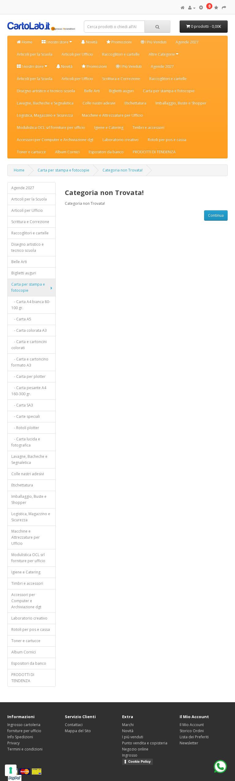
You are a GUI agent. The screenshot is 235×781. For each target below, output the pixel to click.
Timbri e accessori (148, 127)
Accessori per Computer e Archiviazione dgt (55, 139)
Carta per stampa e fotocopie (169, 90)
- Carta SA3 (22, 405)
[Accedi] (192, 7)
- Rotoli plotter (25, 427)
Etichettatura (135, 103)
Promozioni (121, 42)
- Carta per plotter (28, 376)
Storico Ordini (192, 730)
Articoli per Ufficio (77, 54)
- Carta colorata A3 (29, 330)
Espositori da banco (106, 151)
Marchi (128, 724)
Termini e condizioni (25, 749)
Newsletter (189, 743)
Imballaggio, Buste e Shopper (181, 103)
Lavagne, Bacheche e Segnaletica (45, 103)
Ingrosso (129, 755)
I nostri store (57, 42)
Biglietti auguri (121, 90)
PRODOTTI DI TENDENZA (154, 151)
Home (26, 42)
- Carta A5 (21, 319)
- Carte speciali (25, 416)
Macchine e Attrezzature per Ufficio (112, 115)
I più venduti (132, 736)
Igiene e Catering (108, 127)
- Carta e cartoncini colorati (29, 344)
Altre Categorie (162, 54)
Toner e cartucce (31, 151)
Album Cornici (67, 151)
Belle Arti (92, 90)
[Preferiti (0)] (216, 7)
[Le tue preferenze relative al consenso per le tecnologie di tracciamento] (11, 770)
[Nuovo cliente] (201, 7)
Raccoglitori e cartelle (121, 54)
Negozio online (135, 749)
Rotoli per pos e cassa (167, 139)
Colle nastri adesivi (99, 103)
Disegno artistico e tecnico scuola (46, 90)
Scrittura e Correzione (121, 78)
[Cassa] (224, 7)
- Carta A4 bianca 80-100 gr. (30, 304)
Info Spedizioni (20, 736)
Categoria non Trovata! (123, 170)
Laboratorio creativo (121, 139)
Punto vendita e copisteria (144, 743)
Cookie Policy (139, 761)
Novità (91, 42)
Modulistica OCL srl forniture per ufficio (51, 127)
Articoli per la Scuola (34, 54)
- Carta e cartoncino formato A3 (29, 362)
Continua (216, 215)
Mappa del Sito (78, 730)
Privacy (13, 743)
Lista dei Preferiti (194, 736)
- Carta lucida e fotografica (25, 442)
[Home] (183, 7)
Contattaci (74, 724)
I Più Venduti (155, 42)
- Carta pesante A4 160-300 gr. (28, 390)
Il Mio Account (192, 724)
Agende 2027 (187, 42)
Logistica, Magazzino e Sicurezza (45, 115)
